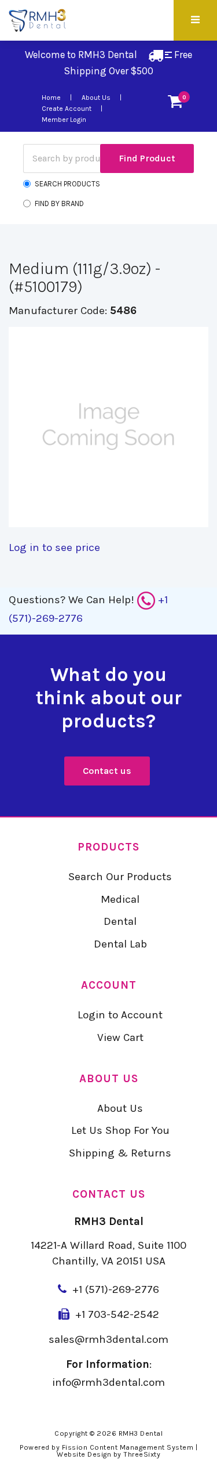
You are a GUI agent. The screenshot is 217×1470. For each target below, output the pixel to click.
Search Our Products (120, 876)
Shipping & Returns (120, 1153)
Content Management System (142, 1447)
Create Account (66, 109)
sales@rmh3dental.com (108, 1339)
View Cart (120, 1037)
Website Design (84, 1454)
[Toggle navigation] (194, 20)
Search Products (67, 183)
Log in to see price (54, 547)
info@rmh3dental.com (108, 1382)
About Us (96, 97)
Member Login (64, 120)
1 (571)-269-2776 (119, 1289)
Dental (120, 921)
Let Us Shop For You (120, 1130)
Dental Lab (120, 944)
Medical (120, 899)
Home (51, 97)
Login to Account (120, 1014)
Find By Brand (59, 203)
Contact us (107, 770)
